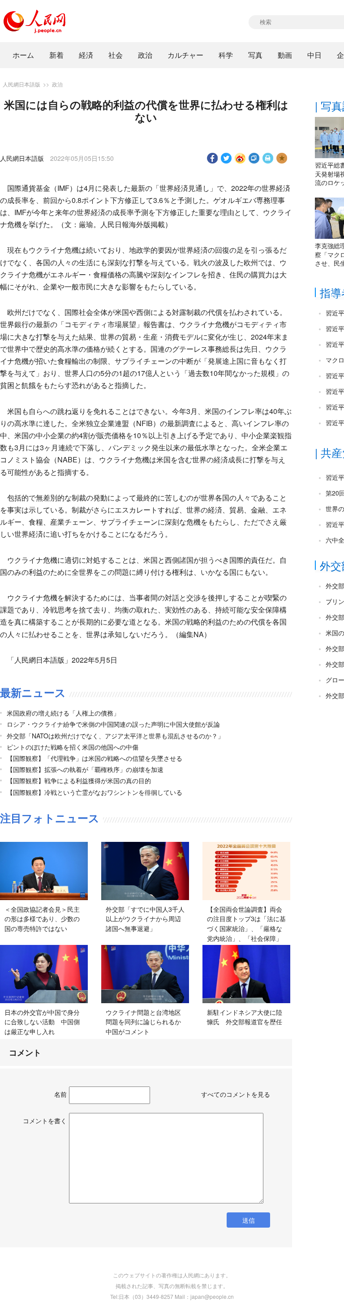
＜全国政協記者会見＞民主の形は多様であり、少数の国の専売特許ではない (42, 919)
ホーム (23, 55)
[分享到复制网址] (254, 158)
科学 (226, 55)
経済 (86, 55)
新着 (56, 55)
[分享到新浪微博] (240, 158)
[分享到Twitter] (226, 158)
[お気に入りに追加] (282, 158)
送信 (248, 1220)
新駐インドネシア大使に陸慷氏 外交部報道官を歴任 (244, 1017)
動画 (285, 55)
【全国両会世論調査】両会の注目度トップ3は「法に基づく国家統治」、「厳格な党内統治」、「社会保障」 (246, 924)
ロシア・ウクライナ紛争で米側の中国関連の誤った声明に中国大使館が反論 (113, 724)
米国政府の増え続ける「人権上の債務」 (63, 712)
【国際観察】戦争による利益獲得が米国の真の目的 (79, 780)
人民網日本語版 (21, 84)
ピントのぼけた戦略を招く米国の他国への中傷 (72, 746)
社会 (115, 55)
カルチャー (185, 55)
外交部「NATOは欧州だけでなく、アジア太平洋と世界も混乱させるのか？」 (115, 735)
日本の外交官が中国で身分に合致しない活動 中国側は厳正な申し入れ (42, 1022)
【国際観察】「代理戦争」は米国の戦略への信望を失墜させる (94, 758)
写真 (255, 55)
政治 (145, 55)
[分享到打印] (268, 158)
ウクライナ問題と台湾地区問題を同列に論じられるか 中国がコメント (146, 1022)
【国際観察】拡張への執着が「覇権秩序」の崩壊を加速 (85, 769)
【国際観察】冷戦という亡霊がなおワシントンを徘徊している (94, 792)
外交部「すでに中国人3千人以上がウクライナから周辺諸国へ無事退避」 (145, 919)
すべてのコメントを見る (235, 1094)
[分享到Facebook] (212, 158)
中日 (314, 55)
